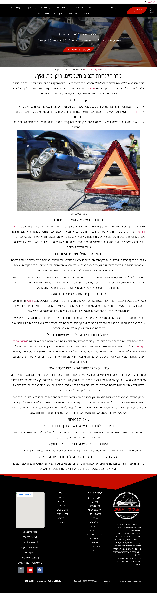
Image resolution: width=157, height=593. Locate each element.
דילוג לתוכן (152, 2)
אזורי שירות (72, 13)
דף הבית (104, 69)
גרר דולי (91, 7)
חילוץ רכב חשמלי (16, 7)
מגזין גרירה (58, 13)
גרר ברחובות (62, 518)
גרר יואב (91, 88)
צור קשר (37, 13)
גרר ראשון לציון (62, 501)
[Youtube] (30, 570)
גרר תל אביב (78, 7)
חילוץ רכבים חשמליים (92, 69)
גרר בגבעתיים (62, 514)
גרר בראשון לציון (61, 7)
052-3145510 (30, 581)
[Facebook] (40, 570)
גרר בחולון (32, 7)
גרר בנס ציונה (62, 522)
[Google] (21, 570)
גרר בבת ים (45, 7)
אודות (47, 13)
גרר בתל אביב (62, 509)
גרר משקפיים (87, 13)
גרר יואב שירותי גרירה (107, 7)
